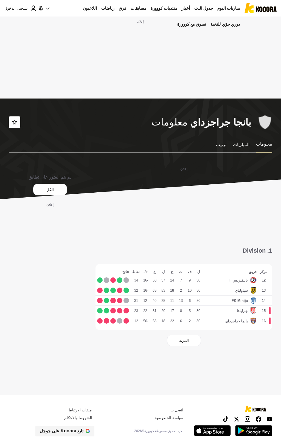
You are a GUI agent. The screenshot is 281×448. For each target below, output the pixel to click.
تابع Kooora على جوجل (61, 430)
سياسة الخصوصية (169, 418)
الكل (50, 189)
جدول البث (203, 8)
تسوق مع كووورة (191, 24)
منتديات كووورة (164, 8)
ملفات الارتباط (80, 410)
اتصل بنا (176, 410)
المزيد (184, 340)
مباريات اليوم (228, 8)
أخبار (186, 8)
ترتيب (221, 144)
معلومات (264, 144)
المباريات (241, 144)
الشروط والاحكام (78, 418)
